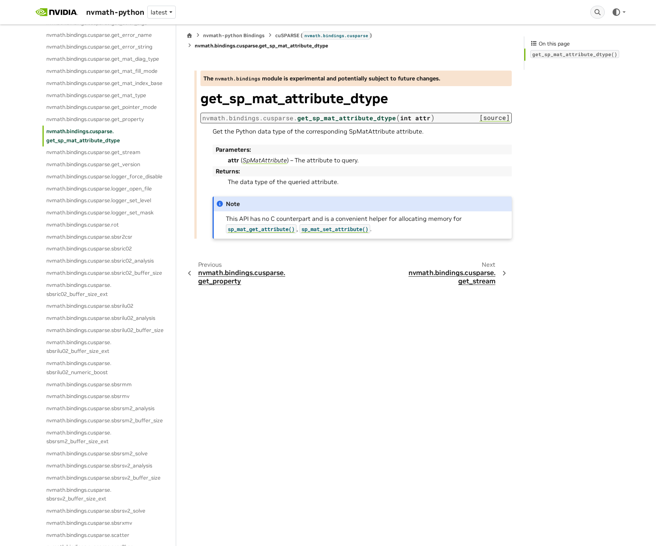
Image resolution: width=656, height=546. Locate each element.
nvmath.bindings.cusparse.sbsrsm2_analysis (100, 408)
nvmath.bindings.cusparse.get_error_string (99, 46)
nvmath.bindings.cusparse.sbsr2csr (89, 236)
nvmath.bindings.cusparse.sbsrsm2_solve (97, 453)
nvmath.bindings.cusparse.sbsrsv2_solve (95, 510)
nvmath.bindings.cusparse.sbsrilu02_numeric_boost (78, 368)
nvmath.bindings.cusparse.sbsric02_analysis (100, 260)
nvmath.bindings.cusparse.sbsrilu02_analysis (100, 318)
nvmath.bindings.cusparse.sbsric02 (89, 248)
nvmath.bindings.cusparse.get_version (93, 164)
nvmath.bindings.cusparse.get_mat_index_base (104, 83)
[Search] (597, 12)
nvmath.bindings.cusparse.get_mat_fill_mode (102, 71)
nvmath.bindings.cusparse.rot (82, 224)
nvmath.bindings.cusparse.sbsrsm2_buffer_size (104, 420)
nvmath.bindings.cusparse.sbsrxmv (89, 522)
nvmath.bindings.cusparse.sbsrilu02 (89, 305)
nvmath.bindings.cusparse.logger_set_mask (100, 212)
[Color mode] (619, 12)
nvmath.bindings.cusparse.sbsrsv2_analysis (99, 465)
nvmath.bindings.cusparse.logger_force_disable (104, 176)
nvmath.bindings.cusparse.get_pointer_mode (101, 107)
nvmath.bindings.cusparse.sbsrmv (87, 396)
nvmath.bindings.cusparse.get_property (95, 119)
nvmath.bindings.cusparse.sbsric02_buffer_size (104, 272)
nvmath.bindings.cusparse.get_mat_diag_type (102, 58)
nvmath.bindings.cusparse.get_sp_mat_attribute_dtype (83, 136)
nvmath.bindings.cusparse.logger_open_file (99, 188)
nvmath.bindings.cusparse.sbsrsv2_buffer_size (103, 477)
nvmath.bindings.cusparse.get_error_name (99, 34)
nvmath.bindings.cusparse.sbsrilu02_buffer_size (105, 330)
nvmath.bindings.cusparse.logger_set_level (98, 200)
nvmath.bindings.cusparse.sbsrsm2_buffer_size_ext (78, 437)
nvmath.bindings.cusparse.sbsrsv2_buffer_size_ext (78, 494)
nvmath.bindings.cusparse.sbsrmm (89, 384)
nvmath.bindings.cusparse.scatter (87, 535)
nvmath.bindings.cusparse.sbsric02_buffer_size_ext (78, 289)
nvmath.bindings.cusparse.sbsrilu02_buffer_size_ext (78, 347)
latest (159, 12)
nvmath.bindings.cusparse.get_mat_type (96, 95)
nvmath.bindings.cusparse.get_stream (93, 152)
